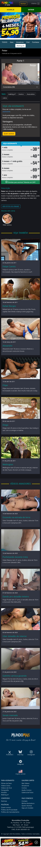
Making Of (20, 46)
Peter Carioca (7, 225)
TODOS (4, 42)
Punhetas (35, 42)
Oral (27, 42)
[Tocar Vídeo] (20, 74)
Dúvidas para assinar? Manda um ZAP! (21, 182)
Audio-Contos (26, 790)
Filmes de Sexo (6, 783)
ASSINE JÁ (10, 10)
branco (21, 94)
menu (34, 3)
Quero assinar (9, 134)
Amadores (20, 42)
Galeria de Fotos (27, 792)
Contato (24, 801)
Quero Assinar (27, 806)
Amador (4, 792)
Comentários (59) (9, 87)
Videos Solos (5, 786)
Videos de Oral (6, 788)
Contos (24, 788)
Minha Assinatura (28, 803)
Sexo (11, 42)
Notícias (4, 801)
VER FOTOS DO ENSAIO (10, 206)
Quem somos (6, 807)
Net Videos (25, 783)
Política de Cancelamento (10, 812)
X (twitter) (9, 755)
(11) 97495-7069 (19, 827)
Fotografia (5, 790)
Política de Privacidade (9, 810)
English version (20, 774)
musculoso (31, 94)
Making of (4, 795)
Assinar (23, 4)
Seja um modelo (27, 808)
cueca (5, 98)
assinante (6, 112)
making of (12, 94)
